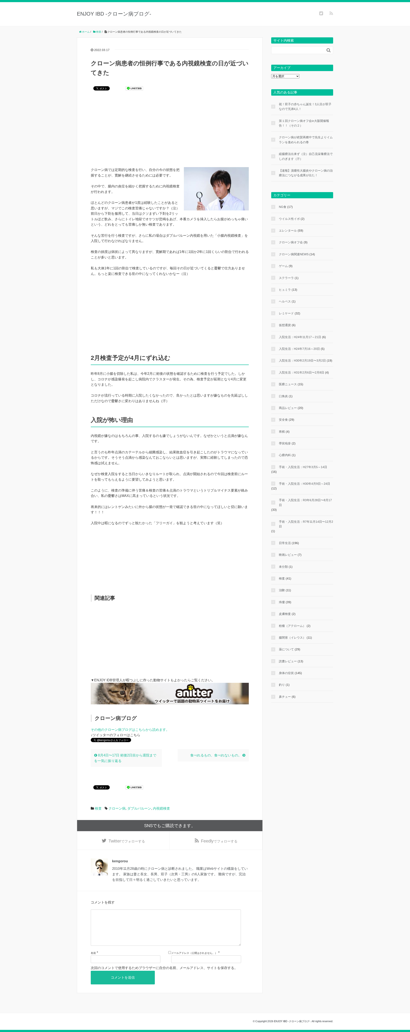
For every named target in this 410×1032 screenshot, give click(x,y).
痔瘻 (282, 602)
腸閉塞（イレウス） (292, 637)
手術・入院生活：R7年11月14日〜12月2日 (306, 524)
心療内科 (285, 455)
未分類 (283, 566)
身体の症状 (286, 673)
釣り (282, 684)
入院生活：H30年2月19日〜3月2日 (302, 360)
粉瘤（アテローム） (292, 626)
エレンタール (288, 230)
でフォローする (126, 841)
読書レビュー (288, 661)
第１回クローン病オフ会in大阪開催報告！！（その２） (304, 123)
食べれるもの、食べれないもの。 (216, 755)
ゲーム (283, 266)
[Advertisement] (170, 132)
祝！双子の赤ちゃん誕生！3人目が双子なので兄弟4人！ (305, 106)
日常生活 (285, 543)
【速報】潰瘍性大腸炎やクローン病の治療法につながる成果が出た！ (306, 173)
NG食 (282, 207)
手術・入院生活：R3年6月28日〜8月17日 (305, 502)
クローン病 (117, 808)
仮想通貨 (285, 325)
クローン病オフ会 (291, 242)
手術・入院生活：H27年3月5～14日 (303, 467)
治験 (282, 590)
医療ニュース (288, 384)
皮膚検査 (285, 614)
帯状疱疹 (285, 443)
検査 (98, 808)
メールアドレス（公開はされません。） (194, 953)
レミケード (286, 313)
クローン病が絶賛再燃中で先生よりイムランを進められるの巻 (306, 140)
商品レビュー (288, 408)
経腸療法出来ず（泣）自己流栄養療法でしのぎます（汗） (306, 156)
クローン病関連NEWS (294, 254)
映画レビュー (288, 554)
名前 (93, 953)
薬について (286, 649)
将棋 (282, 431)
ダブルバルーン (139, 808)
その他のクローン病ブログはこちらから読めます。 (130, 729)
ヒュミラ (285, 289)
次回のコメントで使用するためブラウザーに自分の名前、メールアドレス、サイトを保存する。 (164, 968)
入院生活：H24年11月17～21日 (300, 337)
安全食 (283, 419)
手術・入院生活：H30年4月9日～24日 (304, 483)
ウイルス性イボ (289, 218)
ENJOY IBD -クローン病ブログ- (114, 14)
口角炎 (283, 396)
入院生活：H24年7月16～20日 (299, 348)
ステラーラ (286, 278)
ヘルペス (285, 301)
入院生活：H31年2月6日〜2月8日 (301, 372)
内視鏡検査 (161, 808)
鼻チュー (285, 696)
